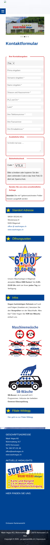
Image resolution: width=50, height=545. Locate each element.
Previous (8, 26)
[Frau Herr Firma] (25, 63)
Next (41, 26)
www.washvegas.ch (15, 230)
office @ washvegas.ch (17, 226)
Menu (3, 11)
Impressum (41, 539)
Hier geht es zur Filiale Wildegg (20, 417)
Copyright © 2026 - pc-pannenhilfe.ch (19, 539)
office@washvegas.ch (14, 451)
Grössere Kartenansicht (15, 523)
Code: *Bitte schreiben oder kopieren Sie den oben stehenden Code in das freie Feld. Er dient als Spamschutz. (24, 172)
